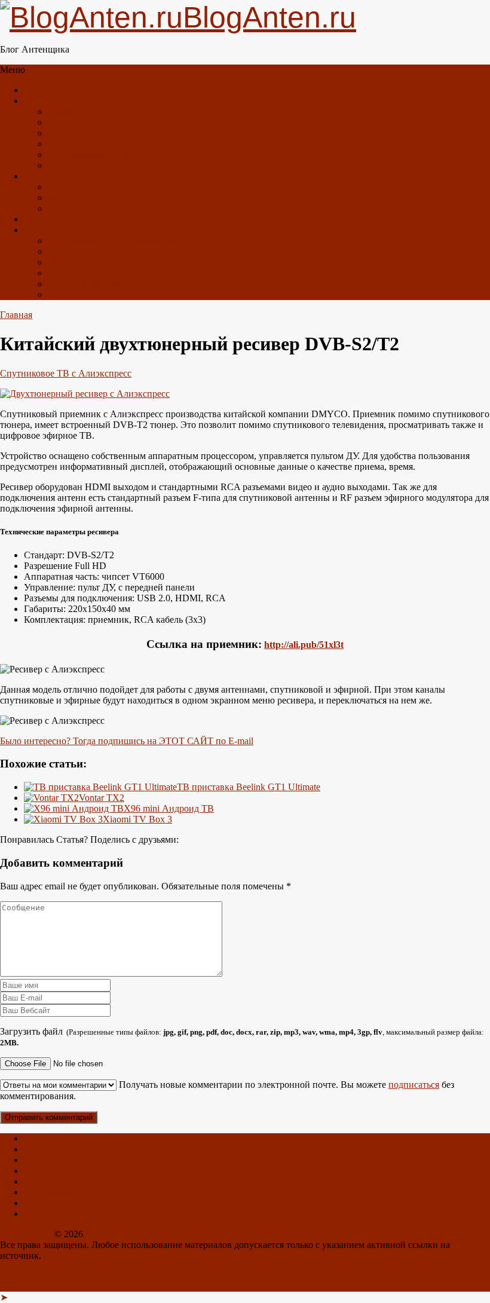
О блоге (40, 176)
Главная (40, 90)
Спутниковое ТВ (82, 144)
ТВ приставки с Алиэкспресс (108, 251)
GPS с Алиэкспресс (88, 284)
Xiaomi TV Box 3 (137, 819)
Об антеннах (50, 101)
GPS (57, 165)
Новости (65, 111)
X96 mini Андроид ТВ (169, 808)
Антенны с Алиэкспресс (74, 230)
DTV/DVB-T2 (76, 133)
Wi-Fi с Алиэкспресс (89, 262)
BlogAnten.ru (26, 1234)
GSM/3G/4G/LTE (82, 122)
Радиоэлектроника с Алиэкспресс (117, 294)
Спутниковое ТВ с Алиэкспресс (113, 240)
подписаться (413, 1084)
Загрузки (66, 208)
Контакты (68, 197)
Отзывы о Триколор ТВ (72, 219)
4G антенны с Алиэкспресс (104, 273)
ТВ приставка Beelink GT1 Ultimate (248, 787)
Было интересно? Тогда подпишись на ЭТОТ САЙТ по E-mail (126, 741)
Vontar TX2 (101, 798)
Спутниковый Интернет (97, 154)
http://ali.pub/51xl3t (304, 645)
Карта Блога (72, 187)
